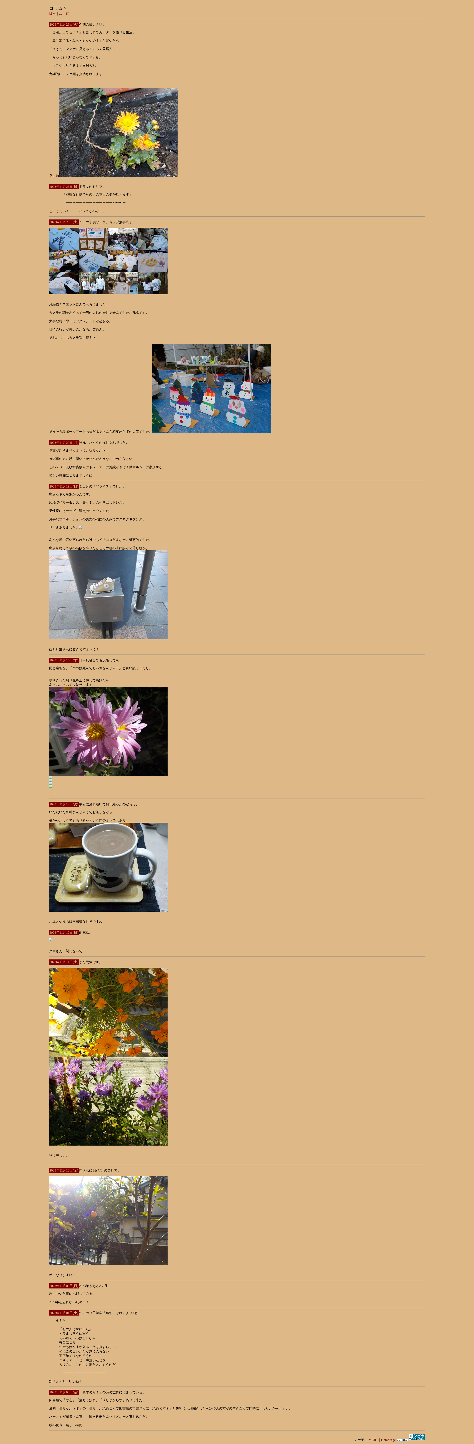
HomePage (388, 1440)
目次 (52, 13)
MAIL (372, 1440)
